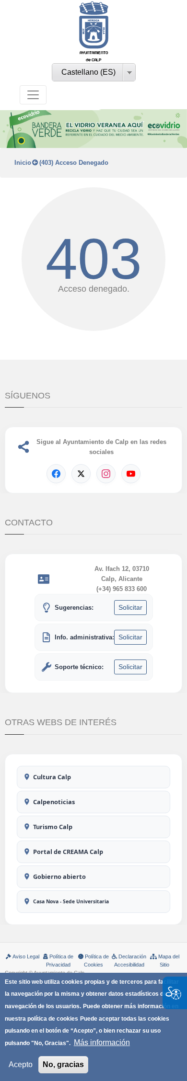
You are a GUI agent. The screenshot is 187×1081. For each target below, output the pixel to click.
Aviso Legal (25, 956)
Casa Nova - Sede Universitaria (71, 901)
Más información (102, 1042)
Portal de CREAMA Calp (68, 851)
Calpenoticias (54, 801)
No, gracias (63, 1064)
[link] (93, 32)
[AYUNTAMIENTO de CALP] (94, 25)
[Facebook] (56, 473)
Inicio (22, 162)
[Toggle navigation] (33, 94)
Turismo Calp (52, 826)
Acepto (21, 1064)
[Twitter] (81, 473)
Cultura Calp (52, 777)
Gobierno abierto (59, 876)
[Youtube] (130, 473)
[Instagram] (106, 473)
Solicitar (130, 607)
